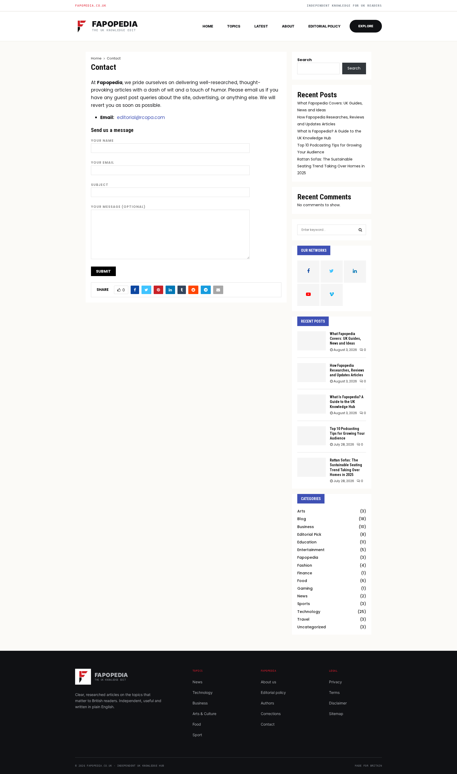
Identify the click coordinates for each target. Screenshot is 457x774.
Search (304, 59)
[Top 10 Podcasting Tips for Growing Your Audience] (311, 435)
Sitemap (336, 713)
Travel (303, 619)
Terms (334, 692)
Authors (267, 703)
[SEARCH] (360, 230)
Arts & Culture (204, 713)
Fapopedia (307, 557)
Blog (301, 518)
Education (307, 542)
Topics (233, 26)
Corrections (271, 713)
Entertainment (311, 549)
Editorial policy (324, 26)
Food (302, 580)
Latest (261, 26)
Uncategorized (311, 627)
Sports (303, 603)
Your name (102, 140)
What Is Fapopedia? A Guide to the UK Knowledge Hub (346, 402)
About (288, 26)
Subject (99, 184)
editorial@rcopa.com (141, 117)
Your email (102, 162)
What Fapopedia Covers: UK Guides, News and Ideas (345, 338)
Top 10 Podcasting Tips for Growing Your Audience (347, 433)
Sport (197, 734)
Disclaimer (338, 703)
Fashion (304, 565)
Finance (304, 573)
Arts (301, 511)
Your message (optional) (118, 206)
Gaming (305, 588)
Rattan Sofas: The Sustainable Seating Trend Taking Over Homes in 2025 (331, 166)
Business (305, 526)
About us (268, 682)
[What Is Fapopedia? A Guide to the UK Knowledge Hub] (311, 404)
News (302, 596)
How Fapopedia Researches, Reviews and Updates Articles (347, 370)
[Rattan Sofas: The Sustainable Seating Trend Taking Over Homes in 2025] (311, 467)
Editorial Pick (309, 534)
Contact (268, 724)
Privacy (335, 682)
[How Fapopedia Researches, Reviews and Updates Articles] (311, 372)
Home (208, 26)
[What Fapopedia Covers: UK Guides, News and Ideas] (311, 340)
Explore (365, 26)
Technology (308, 611)
